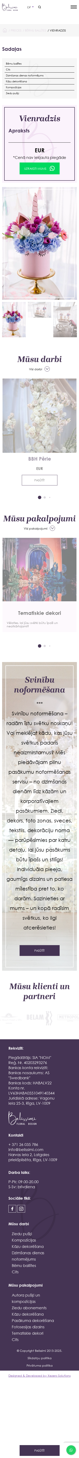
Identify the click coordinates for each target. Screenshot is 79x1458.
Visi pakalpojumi (35, 528)
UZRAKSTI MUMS (35, 168)
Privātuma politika (40, 1365)
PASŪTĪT (39, 480)
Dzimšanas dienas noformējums (25, 75)
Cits (8, 69)
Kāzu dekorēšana (16, 81)
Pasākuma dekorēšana (33, 1320)
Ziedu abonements (29, 1307)
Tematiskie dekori (27, 1333)
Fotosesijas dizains (28, 1326)
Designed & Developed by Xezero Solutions (39, 1375)
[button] (39, 497)
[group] (39, 585)
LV (29, 7)
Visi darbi (35, 369)
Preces (16, 30)
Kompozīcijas (13, 87)
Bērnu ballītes (35, 30)
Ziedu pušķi (12, 93)
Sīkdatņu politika (40, 1358)
